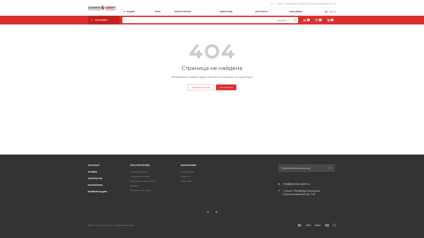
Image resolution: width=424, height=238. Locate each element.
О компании (188, 171)
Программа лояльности (143, 181)
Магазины (95, 185)
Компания (188, 165)
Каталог (94, 165)
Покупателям (140, 165)
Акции (92, 171)
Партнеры (186, 181)
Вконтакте (207, 212)
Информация (97, 191)
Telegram (216, 212)
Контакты (95, 178)
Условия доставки (140, 176)
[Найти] (294, 20)
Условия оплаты (139, 171)
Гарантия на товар (140, 190)
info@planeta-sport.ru (296, 183)
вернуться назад (200, 87)
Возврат (134, 185)
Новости (185, 176)
